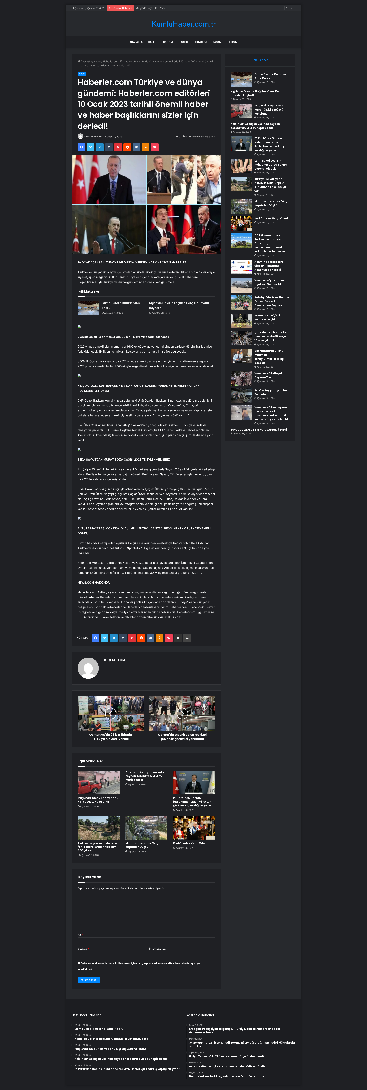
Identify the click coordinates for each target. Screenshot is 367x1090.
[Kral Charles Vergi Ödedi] (194, 828)
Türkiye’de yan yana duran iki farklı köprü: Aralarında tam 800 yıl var (98, 846)
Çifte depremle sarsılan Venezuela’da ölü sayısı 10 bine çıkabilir (270, 336)
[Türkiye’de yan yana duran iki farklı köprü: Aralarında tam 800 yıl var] (99, 828)
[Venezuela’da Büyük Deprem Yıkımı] (241, 378)
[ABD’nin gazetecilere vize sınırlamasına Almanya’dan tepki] (241, 267)
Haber (152, 42)
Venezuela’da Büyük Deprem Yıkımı (268, 375)
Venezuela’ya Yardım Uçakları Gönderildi (269, 282)
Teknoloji (200, 42)
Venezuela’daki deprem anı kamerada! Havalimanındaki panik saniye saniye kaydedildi (271, 413)
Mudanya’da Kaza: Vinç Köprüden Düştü (141, 845)
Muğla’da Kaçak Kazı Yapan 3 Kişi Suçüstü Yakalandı (166, 8)
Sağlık (183, 42)
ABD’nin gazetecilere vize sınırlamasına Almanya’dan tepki (269, 266)
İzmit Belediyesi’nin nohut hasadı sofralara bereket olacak (270, 165)
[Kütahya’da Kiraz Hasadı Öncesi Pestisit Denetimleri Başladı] (241, 302)
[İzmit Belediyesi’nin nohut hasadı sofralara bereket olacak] (241, 166)
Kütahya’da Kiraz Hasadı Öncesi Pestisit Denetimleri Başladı (271, 301)
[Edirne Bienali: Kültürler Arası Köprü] (88, 308)
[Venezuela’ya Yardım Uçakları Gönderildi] (241, 285)
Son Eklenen (260, 60)
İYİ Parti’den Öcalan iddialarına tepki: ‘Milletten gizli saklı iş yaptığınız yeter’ (192, 801)
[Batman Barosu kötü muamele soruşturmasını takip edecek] (241, 356)
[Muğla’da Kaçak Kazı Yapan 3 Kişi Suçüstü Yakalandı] (99, 782)
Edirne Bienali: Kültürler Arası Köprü (270, 76)
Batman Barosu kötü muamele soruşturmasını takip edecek (269, 357)
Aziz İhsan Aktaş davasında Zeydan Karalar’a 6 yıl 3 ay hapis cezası (144, 776)
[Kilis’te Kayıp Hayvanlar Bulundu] (241, 395)
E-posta (83, 948)
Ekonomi (168, 42)
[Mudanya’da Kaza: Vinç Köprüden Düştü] (146, 828)
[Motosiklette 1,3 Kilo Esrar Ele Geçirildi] (241, 321)
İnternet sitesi (157, 948)
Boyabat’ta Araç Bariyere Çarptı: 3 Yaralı (259, 430)
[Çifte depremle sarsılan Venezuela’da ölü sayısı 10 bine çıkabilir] (241, 338)
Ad (80, 934)
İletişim (232, 42)
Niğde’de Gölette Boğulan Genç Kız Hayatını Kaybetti (255, 93)
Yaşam (217, 42)
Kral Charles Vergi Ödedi (190, 843)
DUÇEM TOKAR (93, 136)
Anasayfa (136, 42)
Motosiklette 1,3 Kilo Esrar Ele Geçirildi (268, 317)
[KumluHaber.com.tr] (183, 24)
